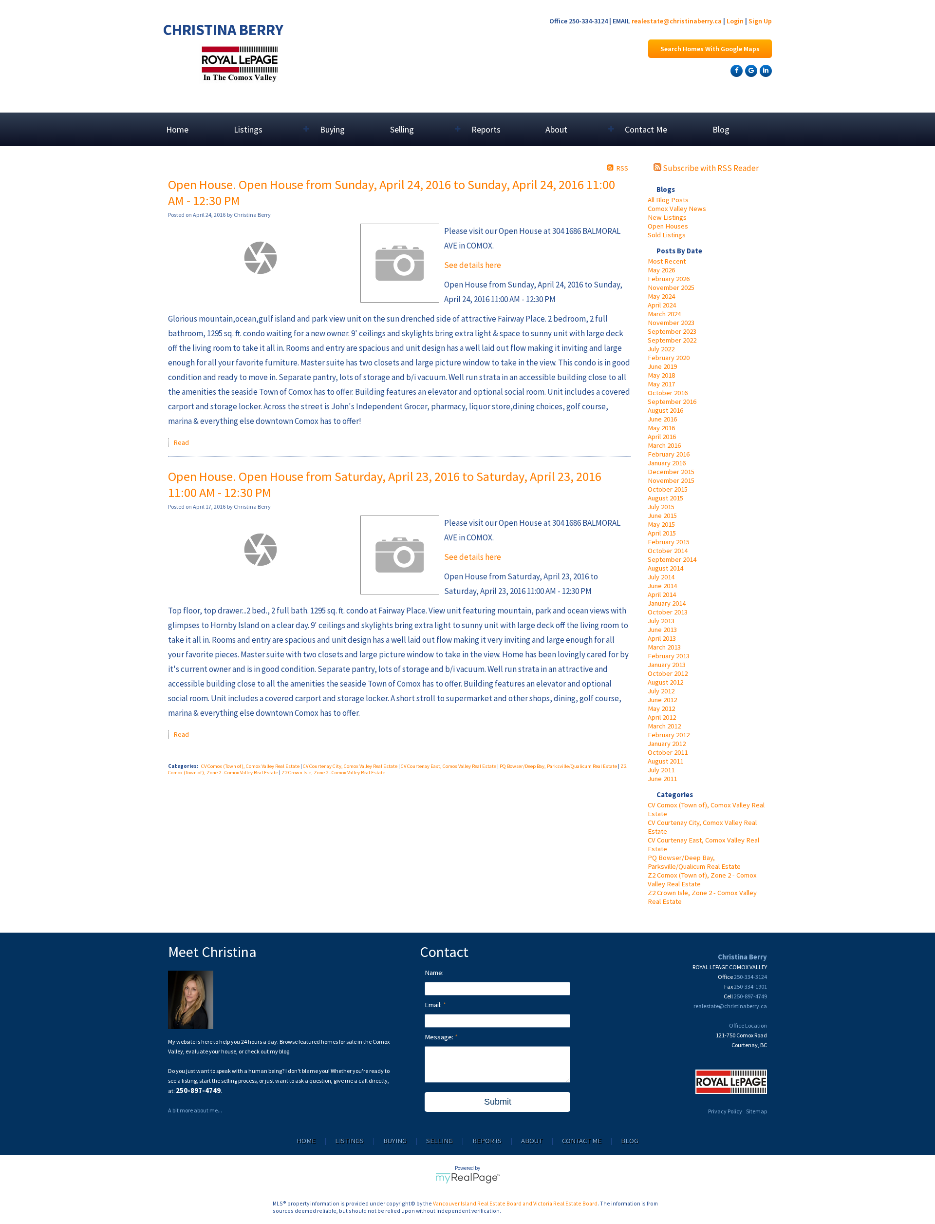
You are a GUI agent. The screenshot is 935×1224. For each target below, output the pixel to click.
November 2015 (671, 480)
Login (735, 21)
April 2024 (662, 305)
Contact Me (646, 129)
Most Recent (667, 261)
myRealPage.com (468, 1178)
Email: (434, 1004)
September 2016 (672, 401)
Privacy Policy (725, 1111)
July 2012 (661, 691)
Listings (349, 1140)
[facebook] (735, 70)
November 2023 (671, 322)
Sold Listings (667, 234)
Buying (332, 129)
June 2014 (662, 585)
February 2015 (669, 541)
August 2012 (665, 682)
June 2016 (662, 419)
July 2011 (661, 769)
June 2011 (662, 778)
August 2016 (665, 410)
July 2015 (661, 506)
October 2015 (668, 489)
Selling (439, 1140)
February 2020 (669, 357)
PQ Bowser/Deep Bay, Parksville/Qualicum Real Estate (694, 862)
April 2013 (662, 638)
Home (177, 129)
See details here (472, 265)
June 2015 (662, 515)
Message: (440, 1037)
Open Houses (668, 226)
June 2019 (662, 366)
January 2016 (667, 463)
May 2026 (661, 270)
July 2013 (661, 620)
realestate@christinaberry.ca (677, 21)
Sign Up (760, 21)
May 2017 (661, 384)
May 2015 (661, 524)
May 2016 (661, 427)
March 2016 (664, 445)
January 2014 (667, 603)
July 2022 (661, 348)
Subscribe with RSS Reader (710, 168)
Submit (497, 1102)
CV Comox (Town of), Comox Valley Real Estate (250, 766)
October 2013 (668, 612)
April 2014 (662, 594)
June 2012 (662, 699)
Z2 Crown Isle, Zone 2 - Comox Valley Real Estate (333, 772)
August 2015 (665, 498)
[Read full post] (260, 258)
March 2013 (664, 647)
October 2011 (668, 752)
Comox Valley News (677, 208)
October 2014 (668, 550)
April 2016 (662, 436)
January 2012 (667, 743)
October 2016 (668, 392)
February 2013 (669, 655)
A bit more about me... (195, 1110)
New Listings (667, 217)
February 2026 (669, 278)
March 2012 (664, 726)
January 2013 (667, 664)
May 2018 (661, 375)
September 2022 (672, 340)
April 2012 (662, 717)
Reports (486, 129)
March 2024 (664, 313)
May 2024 (661, 296)
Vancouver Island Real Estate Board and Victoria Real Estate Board (515, 1203)
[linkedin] (764, 70)
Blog (720, 129)
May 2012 (661, 708)
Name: (434, 972)
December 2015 (671, 471)
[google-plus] (750, 70)
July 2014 (661, 577)
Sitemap (756, 1111)
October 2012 (668, 673)
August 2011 (665, 761)
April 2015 (662, 533)
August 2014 (665, 568)
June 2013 (662, 629)
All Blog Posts (668, 199)
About (531, 1140)
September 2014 (672, 559)
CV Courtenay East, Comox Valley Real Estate (449, 766)
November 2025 (671, 287)
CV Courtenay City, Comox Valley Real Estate (350, 766)
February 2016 (669, 454)
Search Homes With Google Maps (710, 48)
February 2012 (669, 734)
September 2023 (672, 331)
